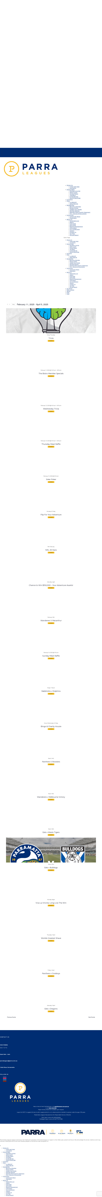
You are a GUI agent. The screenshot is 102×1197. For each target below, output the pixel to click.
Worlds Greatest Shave (51, 938)
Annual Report (74, 235)
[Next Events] (9, 304)
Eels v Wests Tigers (51, 832)
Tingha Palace (74, 194)
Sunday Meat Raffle (51, 656)
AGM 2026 (73, 225)
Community (70, 268)
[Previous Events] (7, 304)
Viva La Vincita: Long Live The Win (51, 903)
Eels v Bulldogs (51, 867)
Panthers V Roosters (51, 762)
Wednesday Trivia (51, 409)
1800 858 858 (52, 1108)
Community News (75, 216)
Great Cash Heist (74, 186)
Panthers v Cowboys (51, 973)
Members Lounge (75, 191)
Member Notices (74, 211)
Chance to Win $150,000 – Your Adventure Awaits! (51, 585)
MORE (51, 341)
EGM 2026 (73, 223)
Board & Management (76, 226)
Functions (69, 253)
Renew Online (74, 208)
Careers (72, 231)
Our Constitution (75, 229)
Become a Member (75, 206)
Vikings (5, 152)
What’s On (69, 240)
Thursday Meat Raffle (51, 444)
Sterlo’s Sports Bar (75, 198)
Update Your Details (76, 209)
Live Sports (73, 188)
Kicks (4, 154)
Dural (4, 155)
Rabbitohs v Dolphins (51, 691)
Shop (68, 201)
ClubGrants (73, 218)
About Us (69, 219)
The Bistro (73, 195)
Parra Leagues (7, 151)
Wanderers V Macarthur (51, 620)
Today (13, 304)
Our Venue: (6, 149)
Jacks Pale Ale (74, 204)
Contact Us (73, 232)
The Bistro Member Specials (51, 373)
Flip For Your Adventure (51, 515)
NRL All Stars (51, 550)
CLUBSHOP (73, 202)
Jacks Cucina (73, 192)
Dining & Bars (70, 244)
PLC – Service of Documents (78, 214)
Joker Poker (51, 479)
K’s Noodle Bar (74, 196)
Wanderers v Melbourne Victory (51, 797)
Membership (70, 259)
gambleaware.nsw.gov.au (61, 1106)
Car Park (72, 233)
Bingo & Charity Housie (51, 726)
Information (73, 228)
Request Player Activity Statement (80, 212)
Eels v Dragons (51, 1009)
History (72, 222)
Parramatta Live (74, 221)
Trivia (51, 338)
